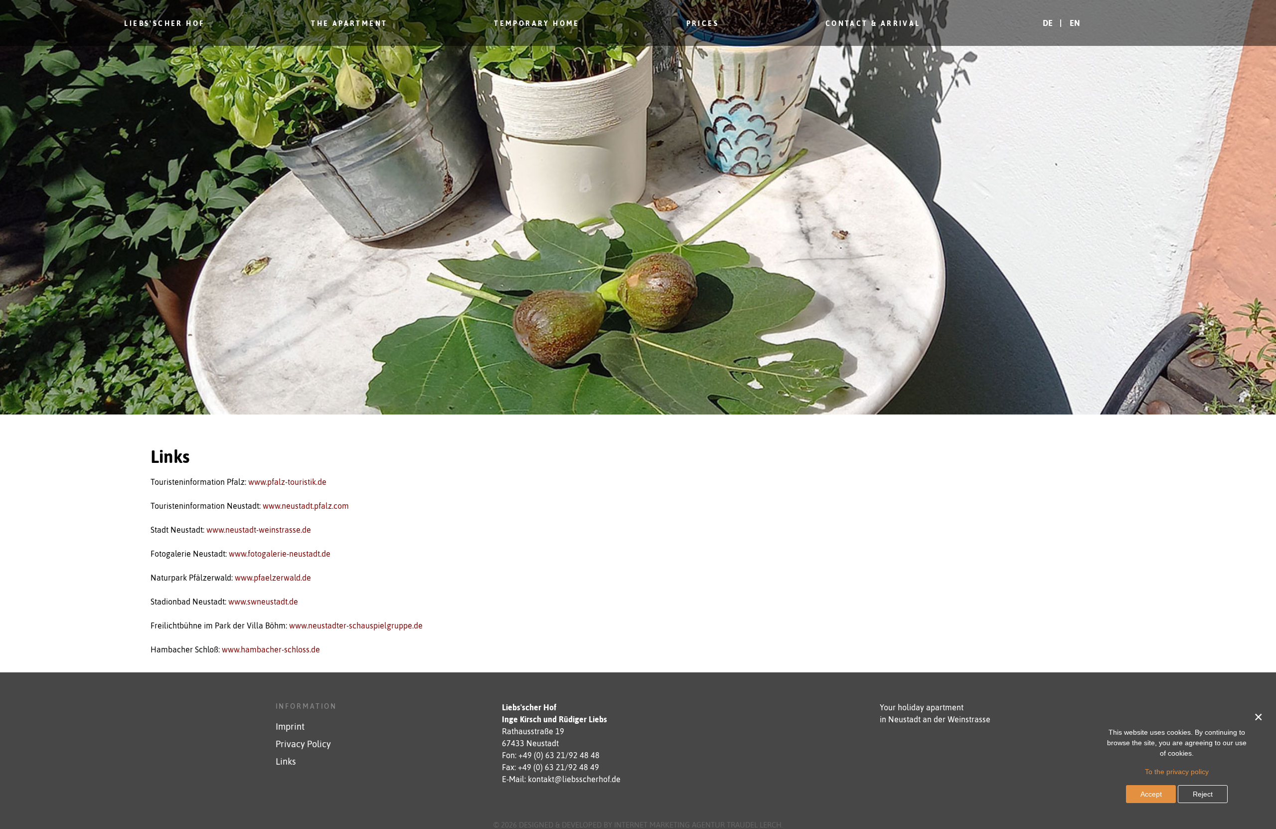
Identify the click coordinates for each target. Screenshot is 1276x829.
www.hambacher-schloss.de (271, 649)
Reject (1203, 794)
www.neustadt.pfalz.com (306, 505)
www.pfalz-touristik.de (287, 481)
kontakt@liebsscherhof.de (574, 779)
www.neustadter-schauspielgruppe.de (356, 625)
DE (1049, 22)
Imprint (290, 727)
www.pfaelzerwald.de (273, 577)
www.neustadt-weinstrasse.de (258, 529)
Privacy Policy (303, 744)
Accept (1151, 794)
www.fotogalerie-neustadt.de (279, 553)
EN (1075, 22)
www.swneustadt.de (263, 601)
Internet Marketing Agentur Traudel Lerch (698, 825)
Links (286, 762)
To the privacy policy (1177, 772)
